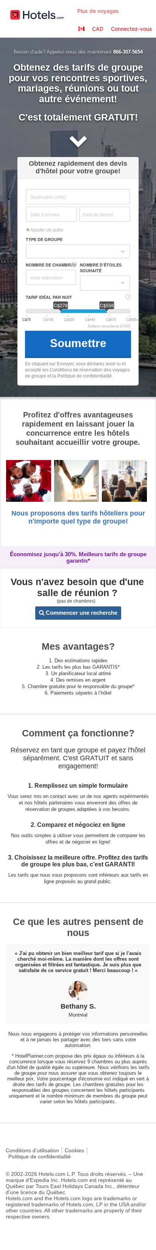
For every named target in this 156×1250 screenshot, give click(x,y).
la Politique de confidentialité (82, 376)
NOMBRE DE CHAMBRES (51, 265)
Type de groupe (44, 239)
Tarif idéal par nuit (49, 297)
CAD (97, 28)
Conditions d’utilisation (32, 1150)
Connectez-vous (131, 28)
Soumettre (78, 343)
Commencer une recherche (80, 612)
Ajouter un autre (46, 230)
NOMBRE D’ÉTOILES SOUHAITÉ (101, 267)
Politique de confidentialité (39, 1156)
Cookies (74, 1150)
